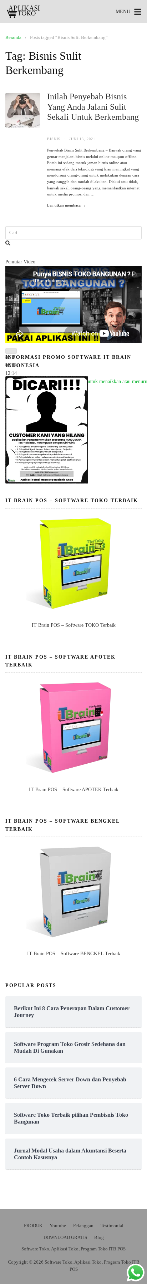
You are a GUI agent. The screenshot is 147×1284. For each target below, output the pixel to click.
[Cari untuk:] (73, 232)
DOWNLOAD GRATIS (65, 1237)
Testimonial (112, 1225)
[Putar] (11, 351)
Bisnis (54, 139)
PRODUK (33, 1225)
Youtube (58, 1225)
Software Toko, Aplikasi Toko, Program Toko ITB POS (73, 1248)
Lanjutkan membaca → (66, 205)
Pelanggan (83, 1225)
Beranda (13, 37)
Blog (99, 1237)
